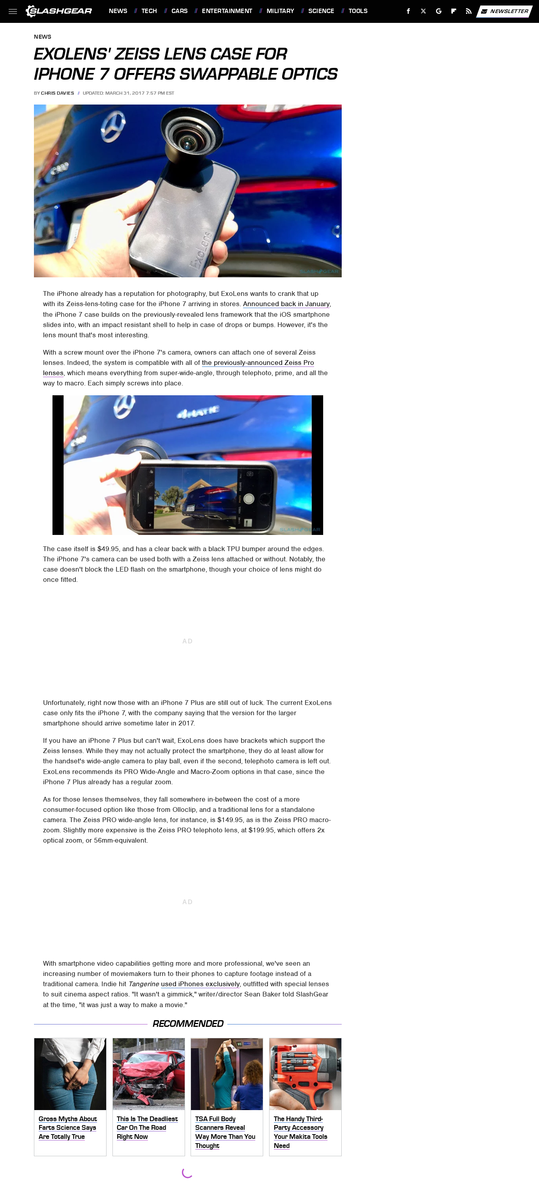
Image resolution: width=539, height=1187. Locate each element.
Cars (180, 11)
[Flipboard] (454, 11)
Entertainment (227, 11)
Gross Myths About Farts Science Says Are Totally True (68, 1127)
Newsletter (509, 11)
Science (321, 11)
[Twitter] (423, 11)
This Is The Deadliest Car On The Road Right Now (147, 1127)
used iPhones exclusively (200, 984)
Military (280, 11)
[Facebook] (408, 11)
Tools (358, 11)
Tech (149, 11)
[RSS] (469, 11)
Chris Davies (57, 93)
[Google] (439, 11)
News (118, 11)
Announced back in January (286, 303)
